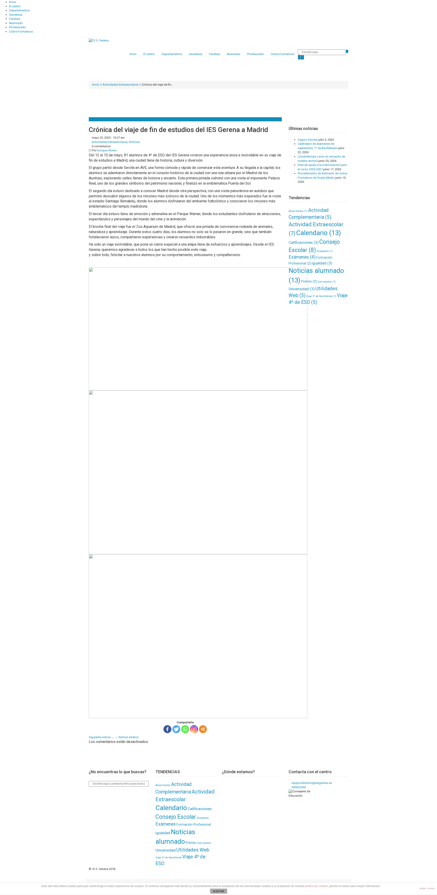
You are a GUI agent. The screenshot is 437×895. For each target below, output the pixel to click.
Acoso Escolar (298, 211)
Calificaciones (304, 242)
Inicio (12, 2)
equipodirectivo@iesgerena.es (311, 783)
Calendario (318, 233)
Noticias (134, 142)
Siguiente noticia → (101, 737)
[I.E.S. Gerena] (99, 40)
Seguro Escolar (308, 139)
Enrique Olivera (107, 150)
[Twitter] (176, 729)
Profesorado (17, 27)
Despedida (325, 251)
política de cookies (316, 886)
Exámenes (302, 257)
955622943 (298, 787)
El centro (14, 6)
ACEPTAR (218, 891)
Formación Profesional (193, 824)
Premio (309, 281)
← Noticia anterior (127, 737)
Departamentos (19, 10)
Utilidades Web (192, 850)
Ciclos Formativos (21, 31)
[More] (203, 729)
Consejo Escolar (175, 817)
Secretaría (15, 14)
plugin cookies (427, 888)
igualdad (322, 263)
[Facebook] (167, 729)
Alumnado (16, 23)
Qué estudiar (327, 281)
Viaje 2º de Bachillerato (321, 296)
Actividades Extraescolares (120, 84)
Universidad (302, 289)
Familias (14, 18)
